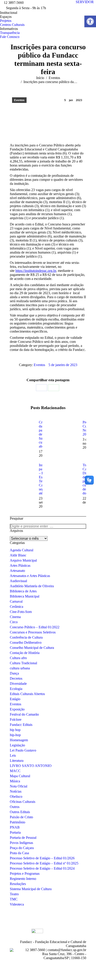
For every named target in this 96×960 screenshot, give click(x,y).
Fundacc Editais (21, 725)
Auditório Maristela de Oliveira (32, 586)
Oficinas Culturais (22, 802)
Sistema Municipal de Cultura (31, 889)
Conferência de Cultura (26, 637)
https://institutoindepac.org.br (35, 271)
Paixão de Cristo (21, 817)
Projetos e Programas (25, 873)
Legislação (17, 745)
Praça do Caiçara (22, 848)
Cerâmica (16, 606)
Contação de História (25, 653)
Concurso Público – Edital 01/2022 (34, 627)
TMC (14, 899)
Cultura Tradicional (23, 663)
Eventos (19, 100)
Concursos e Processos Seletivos (33, 632)
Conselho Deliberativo (26, 642)
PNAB (15, 827)
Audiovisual (18, 581)
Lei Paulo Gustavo (23, 750)
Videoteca (17, 904)
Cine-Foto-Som (21, 612)
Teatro (14, 894)
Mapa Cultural (20, 776)
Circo (14, 622)
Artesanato (17, 571)
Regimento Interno (23, 879)
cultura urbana (20, 668)
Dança (14, 673)
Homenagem (19, 740)
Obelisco (16, 796)
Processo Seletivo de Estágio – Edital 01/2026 (42, 858)
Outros (14, 807)
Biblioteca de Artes (23, 591)
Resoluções (18, 884)
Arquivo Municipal (23, 560)
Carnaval (16, 601)
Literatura (16, 760)
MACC (15, 771)
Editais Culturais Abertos (27, 694)
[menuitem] (8, 13)
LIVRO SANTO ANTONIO (31, 766)
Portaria (15, 832)
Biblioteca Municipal (24, 596)
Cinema (15, 617)
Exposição (17, 709)
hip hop (15, 730)
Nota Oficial (18, 786)
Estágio (15, 699)
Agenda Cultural (21, 550)
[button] (90, 21)
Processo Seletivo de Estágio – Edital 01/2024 (42, 868)
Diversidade (18, 683)
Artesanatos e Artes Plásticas (30, 576)
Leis (13, 755)
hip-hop (15, 735)
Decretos (16, 678)
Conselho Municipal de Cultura (32, 648)
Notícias (15, 791)
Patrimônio (17, 822)
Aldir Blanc (18, 555)
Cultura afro (18, 658)
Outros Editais (20, 812)
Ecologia (16, 689)
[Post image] (22, 430)
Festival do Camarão (24, 714)
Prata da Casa (19, 853)
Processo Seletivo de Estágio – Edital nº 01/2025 (44, 863)
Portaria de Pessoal (23, 837)
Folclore (15, 719)
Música (15, 781)
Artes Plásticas (20, 565)
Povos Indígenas (21, 843)
